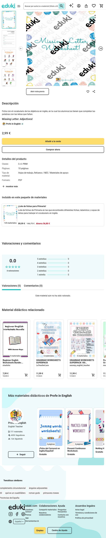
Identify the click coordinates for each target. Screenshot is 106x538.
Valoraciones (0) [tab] (11, 285)
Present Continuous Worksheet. (76, 449)
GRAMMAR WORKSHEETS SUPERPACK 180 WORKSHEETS (82, 361)
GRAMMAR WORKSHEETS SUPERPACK (48, 361)
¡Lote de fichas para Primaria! (32, 206)
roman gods (34, 493)
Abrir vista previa (37, 91)
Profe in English (13, 124)
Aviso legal (79, 510)
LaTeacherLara (42, 365)
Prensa (28, 515)
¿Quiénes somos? (29, 511)
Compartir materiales (48, 510)
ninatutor (6, 365)
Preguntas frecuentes (62, 511)
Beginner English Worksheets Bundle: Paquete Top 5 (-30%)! (13, 361)
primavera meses (51, 493)
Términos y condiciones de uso (86, 514)
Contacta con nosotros (63, 516)
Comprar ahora (53, 149)
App (27, 518)
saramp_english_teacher (80, 365)
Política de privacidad (84, 518)
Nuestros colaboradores (45, 514)
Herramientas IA (32, 521)
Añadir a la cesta (53, 141)
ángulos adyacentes (38, 488)
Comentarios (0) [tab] (33, 285)
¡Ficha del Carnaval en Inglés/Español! (49, 449)
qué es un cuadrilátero (15, 493)
